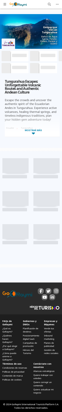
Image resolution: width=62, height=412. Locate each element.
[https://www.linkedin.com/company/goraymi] (52, 297)
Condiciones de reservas (14, 367)
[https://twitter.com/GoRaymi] (48, 291)
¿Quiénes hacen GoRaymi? (7, 338)
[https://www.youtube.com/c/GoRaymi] (44, 297)
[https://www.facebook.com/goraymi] (41, 291)
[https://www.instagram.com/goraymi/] (56, 291)
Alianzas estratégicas (44, 371)
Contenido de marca (12, 375)
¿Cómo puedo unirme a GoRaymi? (9, 356)
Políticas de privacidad (13, 371)
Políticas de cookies (12, 379)
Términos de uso (11, 363)
